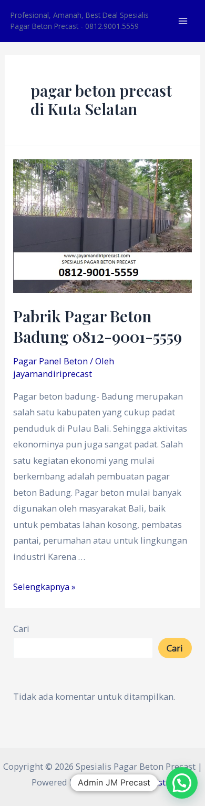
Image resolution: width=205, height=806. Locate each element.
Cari (21, 629)
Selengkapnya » (44, 586)
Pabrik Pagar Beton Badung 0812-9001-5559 (97, 326)
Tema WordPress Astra (127, 782)
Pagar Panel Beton (50, 361)
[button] (182, 783)
